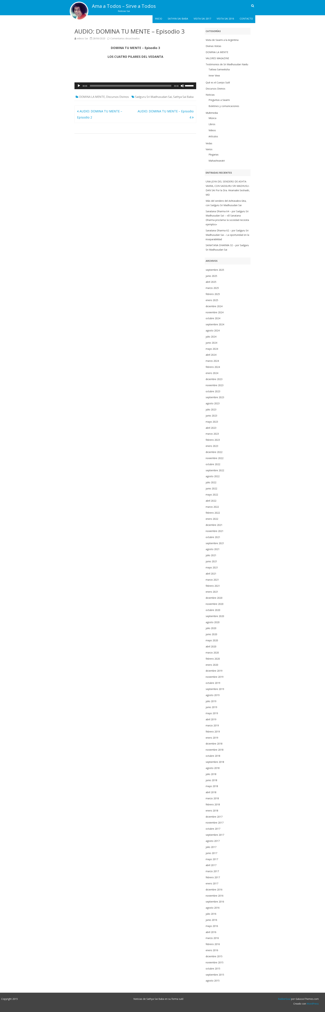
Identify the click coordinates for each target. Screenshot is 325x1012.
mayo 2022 (212, 494)
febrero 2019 (213, 731)
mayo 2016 (212, 926)
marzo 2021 (212, 579)
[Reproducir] (79, 85)
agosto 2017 (213, 840)
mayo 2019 (212, 713)
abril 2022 (211, 500)
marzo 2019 (212, 725)
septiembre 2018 (215, 761)
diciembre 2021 (214, 525)
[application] (135, 85)
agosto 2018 (213, 768)
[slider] (189, 85)
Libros (212, 124)
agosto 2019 (213, 695)
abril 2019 (211, 719)
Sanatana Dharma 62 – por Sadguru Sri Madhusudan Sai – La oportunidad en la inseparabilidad (227, 235)
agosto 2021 (213, 549)
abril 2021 (211, 573)
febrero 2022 (213, 512)
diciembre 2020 (214, 597)
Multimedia (212, 112)
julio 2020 (211, 628)
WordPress (312, 1003)
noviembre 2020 (214, 604)
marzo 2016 (212, 938)
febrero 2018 (213, 804)
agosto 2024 (213, 330)
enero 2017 (212, 883)
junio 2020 (211, 634)
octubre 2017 (213, 828)
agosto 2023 (213, 403)
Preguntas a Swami (219, 100)
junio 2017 (211, 853)
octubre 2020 (213, 610)
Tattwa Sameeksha (219, 69)
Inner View (214, 75)
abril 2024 (211, 354)
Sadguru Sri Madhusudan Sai (153, 97)
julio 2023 (211, 409)
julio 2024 (211, 336)
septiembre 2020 (215, 616)
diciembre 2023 (214, 379)
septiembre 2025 (215, 269)
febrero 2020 (213, 658)
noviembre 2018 (214, 749)
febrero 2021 (213, 585)
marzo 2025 (212, 288)
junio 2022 (211, 488)
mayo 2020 (212, 640)
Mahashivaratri (217, 160)
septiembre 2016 (215, 901)
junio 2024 (211, 342)
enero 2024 (212, 373)
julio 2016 (211, 913)
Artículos (213, 136)
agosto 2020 (213, 622)
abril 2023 (211, 427)
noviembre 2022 (214, 458)
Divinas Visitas (213, 46)
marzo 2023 (212, 433)
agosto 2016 (213, 907)
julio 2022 (211, 482)
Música (212, 118)
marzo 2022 (212, 506)
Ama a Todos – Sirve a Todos (124, 6)
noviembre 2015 (214, 962)
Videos (212, 130)
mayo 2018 (212, 786)
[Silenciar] (182, 85)
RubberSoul (284, 998)
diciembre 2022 (214, 452)
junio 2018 (211, 780)
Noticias (210, 94)
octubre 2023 (213, 391)
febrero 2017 (213, 877)
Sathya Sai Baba (178, 18)
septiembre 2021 (215, 543)
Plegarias (214, 154)
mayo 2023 (212, 421)
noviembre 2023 (214, 385)
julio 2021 (211, 555)
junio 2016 (211, 919)
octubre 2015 (213, 968)
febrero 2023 (213, 439)
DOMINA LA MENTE (92, 97)
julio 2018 (211, 774)
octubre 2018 (213, 755)
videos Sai (82, 38)
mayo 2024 (212, 348)
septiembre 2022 (215, 470)
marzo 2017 (212, 871)
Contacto (246, 18)
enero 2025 (212, 300)
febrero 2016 (213, 944)
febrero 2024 (213, 367)
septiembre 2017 (215, 834)
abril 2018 (211, 792)
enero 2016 (212, 950)
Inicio (158, 18)
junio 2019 (211, 707)
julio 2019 (211, 701)
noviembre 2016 (214, 895)
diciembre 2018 (214, 743)
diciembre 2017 (214, 816)
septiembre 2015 (215, 974)
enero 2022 (212, 518)
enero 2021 (212, 591)
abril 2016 (211, 932)
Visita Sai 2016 (225, 18)
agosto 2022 (213, 476)
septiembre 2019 (215, 689)
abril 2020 (211, 646)
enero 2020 (212, 664)
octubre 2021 (213, 537)
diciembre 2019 (214, 670)
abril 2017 (211, 865)
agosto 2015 (213, 980)
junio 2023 (211, 415)
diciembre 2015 (214, 956)
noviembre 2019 (214, 676)
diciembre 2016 (214, 889)
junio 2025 (211, 275)
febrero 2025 (213, 294)
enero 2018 (212, 810)
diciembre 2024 (214, 306)
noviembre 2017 (214, 822)
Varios (209, 149)
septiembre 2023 (215, 397)
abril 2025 (211, 281)
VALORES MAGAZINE (217, 58)
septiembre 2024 (215, 324)
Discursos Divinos (117, 97)
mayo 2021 (212, 567)
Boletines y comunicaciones (224, 106)
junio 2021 (211, 561)
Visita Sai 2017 (202, 18)
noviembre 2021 (214, 531)
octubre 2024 (213, 318)
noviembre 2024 (214, 312)
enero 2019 (212, 737)
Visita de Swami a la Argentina (222, 40)
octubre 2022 (213, 464)
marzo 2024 (212, 360)
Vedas (209, 143)
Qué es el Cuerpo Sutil (218, 82)
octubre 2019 (213, 682)
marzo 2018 (212, 798)
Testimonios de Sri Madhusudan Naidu (227, 64)
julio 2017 (211, 847)
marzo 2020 (212, 652)
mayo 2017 (212, 859)
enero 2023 (212, 446)
